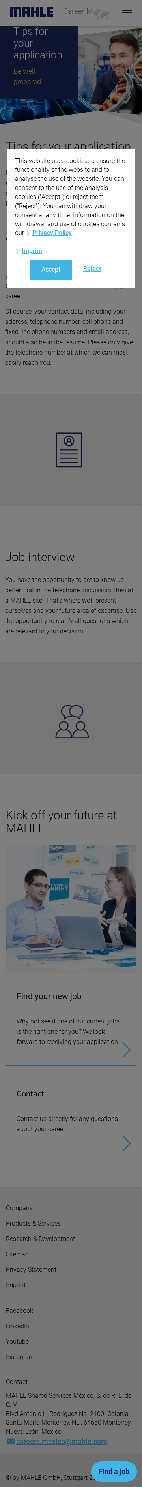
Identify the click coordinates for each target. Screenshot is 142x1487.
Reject (92, 268)
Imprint (32, 251)
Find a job (114, 1471)
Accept (50, 269)
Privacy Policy (52, 233)
